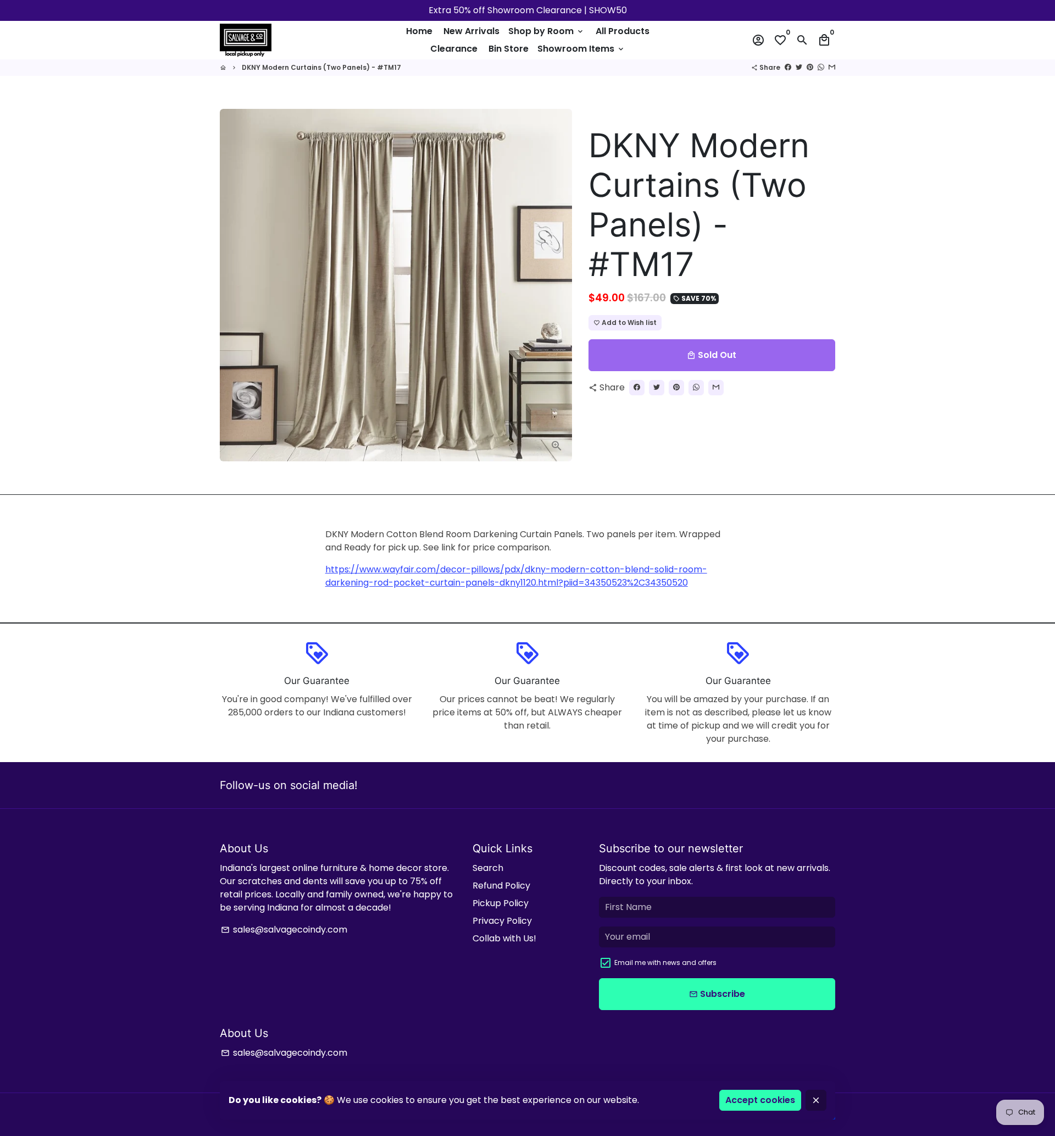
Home (419, 31)
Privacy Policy (502, 920)
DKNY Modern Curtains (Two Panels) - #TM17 (321, 67)
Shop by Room (546, 31)
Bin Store (508, 48)
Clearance (453, 48)
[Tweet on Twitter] (799, 67)
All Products (622, 31)
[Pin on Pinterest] (810, 67)
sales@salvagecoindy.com (284, 929)
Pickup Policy (501, 903)
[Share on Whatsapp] (821, 67)
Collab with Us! (504, 938)
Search (488, 868)
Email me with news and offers (665, 962)
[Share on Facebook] (788, 67)
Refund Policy (501, 885)
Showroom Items (581, 48)
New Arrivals (471, 31)
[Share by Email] (832, 67)
